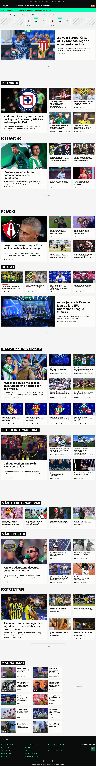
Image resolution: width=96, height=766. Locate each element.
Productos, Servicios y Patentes (56, 744)
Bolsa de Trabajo (5, 756)
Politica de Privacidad (7, 744)
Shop (64, 1)
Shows (35, 1)
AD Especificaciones (30, 744)
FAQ (26, 750)
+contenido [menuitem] (46, 5)
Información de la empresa (8, 750)
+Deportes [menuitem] (39, 5)
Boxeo (5, 582)
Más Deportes (54, 582)
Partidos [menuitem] (20, 5)
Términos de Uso (5, 747)
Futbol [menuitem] (32, 5)
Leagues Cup (53, 163)
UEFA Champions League (10, 397)
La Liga (5, 478)
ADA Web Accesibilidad (7, 753)
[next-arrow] (94, 281)
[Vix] (93, 6)
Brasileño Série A (54, 614)
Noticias (41, 1)
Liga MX (6, 131)
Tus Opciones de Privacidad (55, 750)
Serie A (52, 527)
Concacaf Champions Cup (80, 454)
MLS (75, 527)
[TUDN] (5, 5)
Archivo (50, 747)
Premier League (54, 454)
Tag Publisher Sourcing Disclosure (34, 756)
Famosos (47, 1)
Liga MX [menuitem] (27, 5)
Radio (59, 1)
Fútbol (52, 260)
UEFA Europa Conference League (56, 131)
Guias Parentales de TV (31, 753)
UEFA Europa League (55, 107)
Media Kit (27, 747)
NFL (51, 558)
